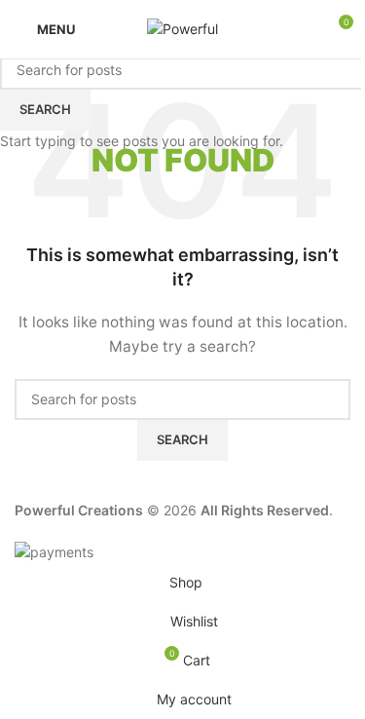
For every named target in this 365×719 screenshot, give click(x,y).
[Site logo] (182, 27)
